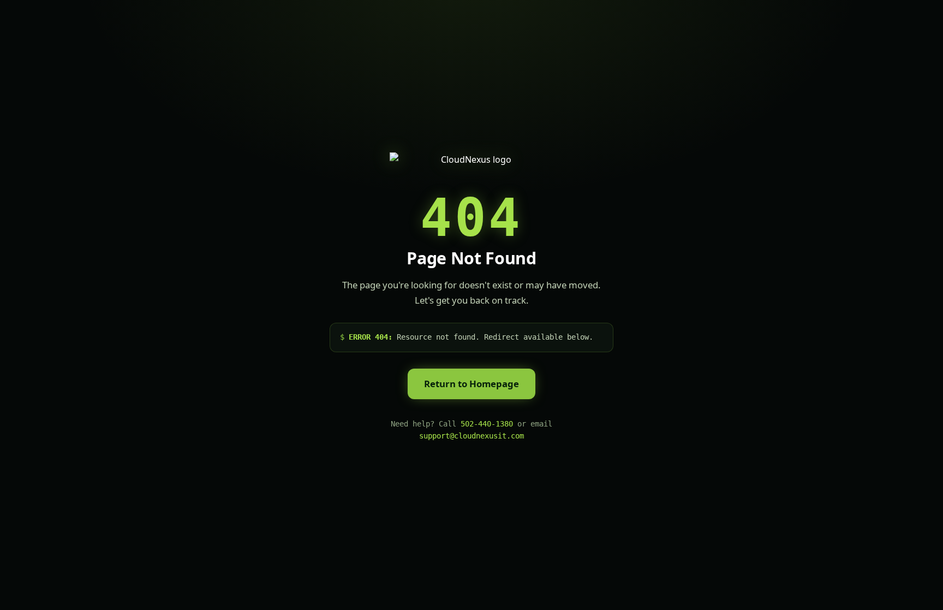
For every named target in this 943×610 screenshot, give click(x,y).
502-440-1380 (487, 423)
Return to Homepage (471, 383)
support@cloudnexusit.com (471, 435)
